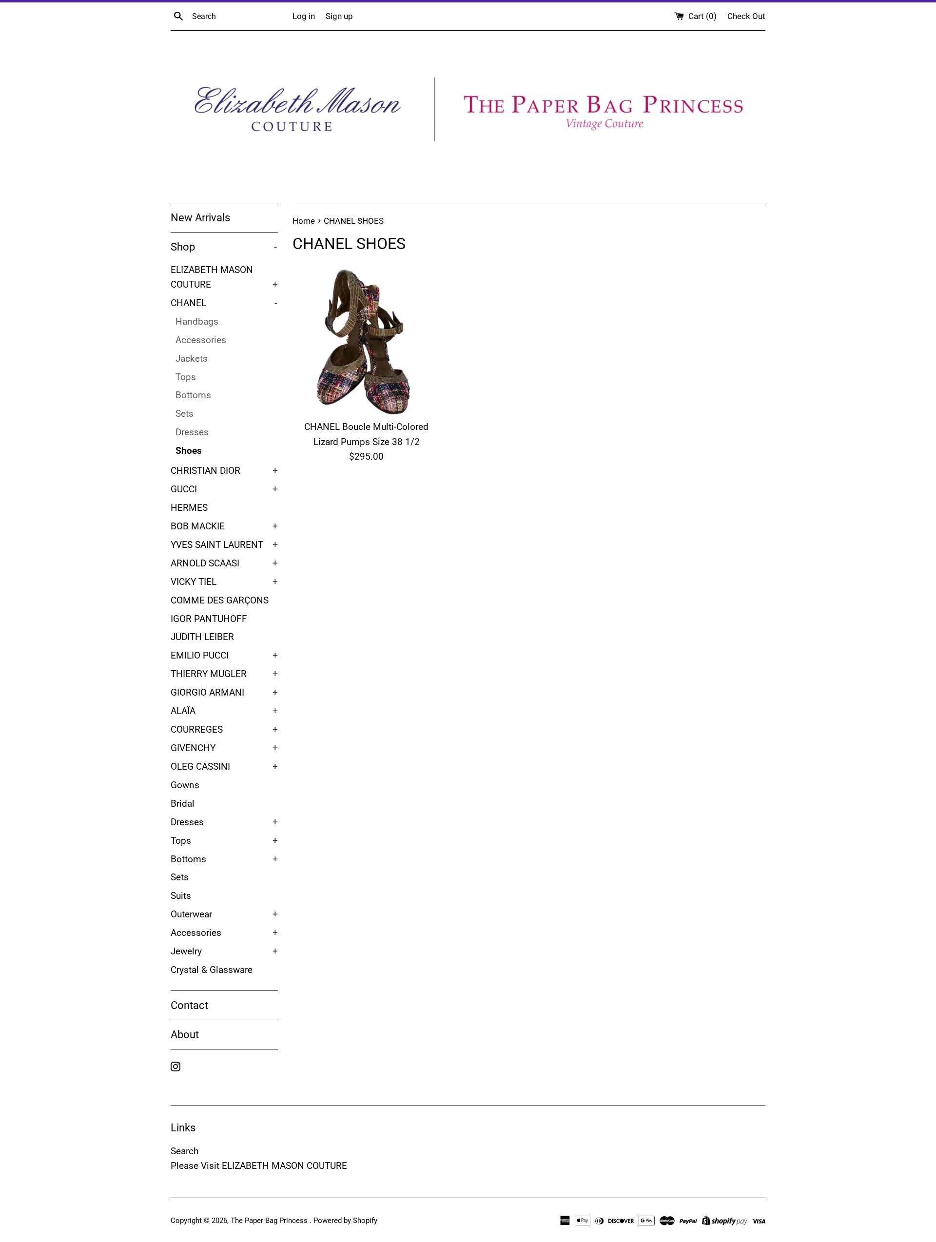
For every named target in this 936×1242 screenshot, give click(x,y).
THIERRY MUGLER (224, 674)
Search (184, 1151)
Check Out (746, 16)
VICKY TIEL (224, 582)
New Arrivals (200, 218)
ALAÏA (224, 711)
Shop (224, 247)
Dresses (192, 432)
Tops (186, 377)
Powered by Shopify (345, 1220)
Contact (189, 1005)
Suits (181, 896)
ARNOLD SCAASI (224, 563)
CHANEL (224, 303)
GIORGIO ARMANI (224, 692)
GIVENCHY (224, 748)
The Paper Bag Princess (270, 1220)
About (185, 1035)
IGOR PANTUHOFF (209, 619)
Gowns (185, 785)
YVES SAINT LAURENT (224, 545)
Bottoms (193, 395)
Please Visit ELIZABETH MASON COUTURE (259, 1165)
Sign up (339, 16)
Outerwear (224, 914)
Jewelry (224, 951)
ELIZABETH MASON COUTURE (224, 277)
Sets (185, 413)
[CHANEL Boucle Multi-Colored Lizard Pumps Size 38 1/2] (366, 341)
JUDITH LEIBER (202, 637)
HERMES (189, 508)
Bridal (183, 803)
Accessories (201, 340)
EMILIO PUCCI (224, 655)
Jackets (192, 358)
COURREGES (224, 729)
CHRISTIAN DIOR (224, 471)
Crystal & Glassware (212, 970)
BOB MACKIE (224, 526)
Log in (303, 16)
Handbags (197, 321)
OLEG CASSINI (224, 766)
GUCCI (224, 489)
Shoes (189, 451)
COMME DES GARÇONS (220, 600)
